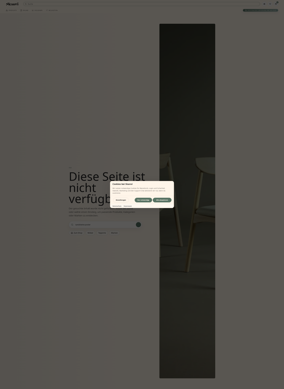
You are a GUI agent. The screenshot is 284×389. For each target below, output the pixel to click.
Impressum (128, 206)
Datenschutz (116, 206)
